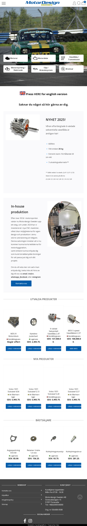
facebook (23, 277)
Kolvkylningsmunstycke (56, 451)
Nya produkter (43, 359)
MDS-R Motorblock (13, 334)
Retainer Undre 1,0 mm (33, 451)
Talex (57, 525)
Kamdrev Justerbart (33, 334)
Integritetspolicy (7, 500)
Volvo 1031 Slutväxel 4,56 (13, 390)
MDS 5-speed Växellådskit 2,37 (74, 331)
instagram (36, 277)
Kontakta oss (21, 283)
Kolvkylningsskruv (73, 451)
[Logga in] (74, 4)
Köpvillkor (5, 495)
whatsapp (15, 277)
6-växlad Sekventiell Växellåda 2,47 (54, 331)
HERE (37, 94)
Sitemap (5, 504)
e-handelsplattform (40, 525)
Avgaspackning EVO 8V (13, 451)
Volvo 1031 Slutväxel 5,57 (73, 390)
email (25, 273)
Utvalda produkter (43, 299)
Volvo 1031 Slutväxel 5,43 (53, 392)
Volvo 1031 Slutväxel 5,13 (33, 390)
